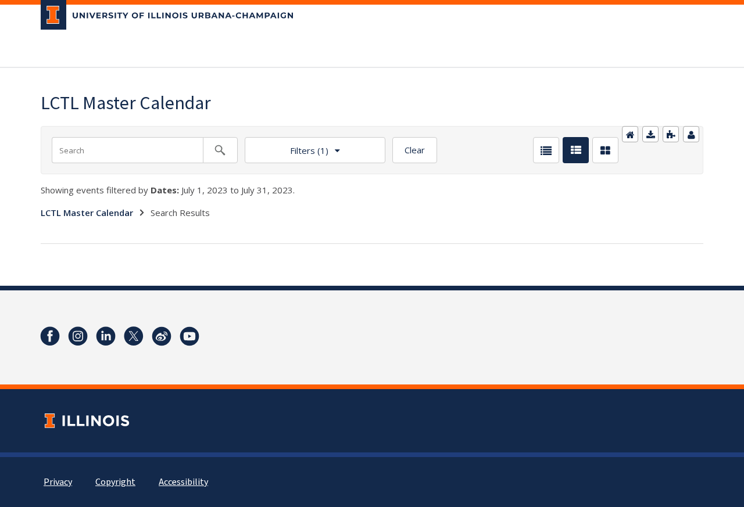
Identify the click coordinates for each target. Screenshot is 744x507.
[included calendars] (671, 134)
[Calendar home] (630, 134)
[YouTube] (189, 336)
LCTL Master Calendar (87, 212)
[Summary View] (576, 150)
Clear (415, 150)
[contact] (691, 134)
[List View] (546, 150)
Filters (286, 146)
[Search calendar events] (220, 150)
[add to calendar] (650, 134)
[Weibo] (161, 336)
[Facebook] (50, 336)
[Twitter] (133, 336)
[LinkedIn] (106, 336)
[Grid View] (605, 150)
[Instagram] (78, 336)
